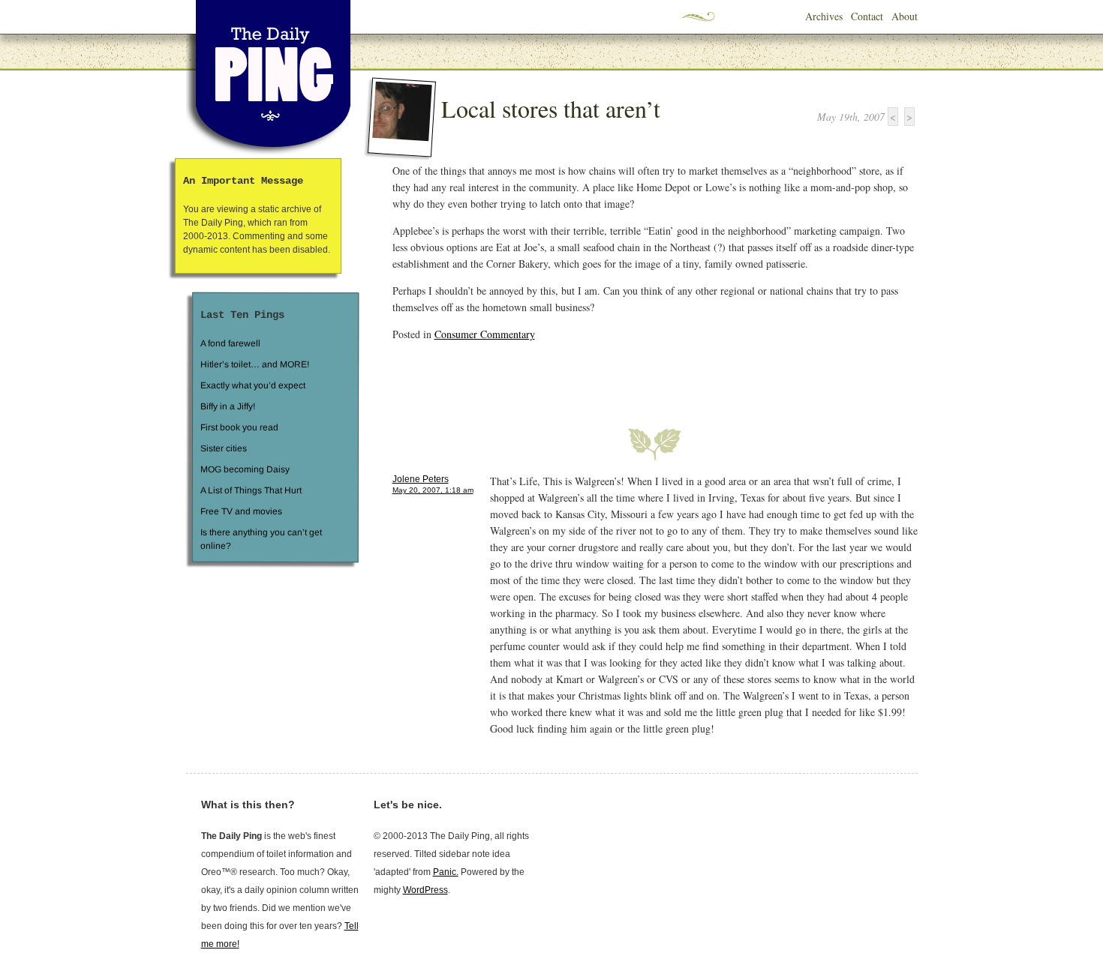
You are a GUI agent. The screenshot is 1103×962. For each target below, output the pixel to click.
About (904, 16)
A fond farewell (230, 343)
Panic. (445, 872)
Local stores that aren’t (550, 108)
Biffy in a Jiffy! (227, 406)
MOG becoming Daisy (244, 469)
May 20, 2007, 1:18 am (432, 490)
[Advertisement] (568, 375)
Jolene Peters (420, 479)
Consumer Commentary (484, 334)
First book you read (239, 427)
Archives (824, 16)
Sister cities (223, 448)
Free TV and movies (240, 511)
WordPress (425, 890)
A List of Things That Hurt (250, 490)
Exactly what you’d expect (252, 385)
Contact (867, 16)
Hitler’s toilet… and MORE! (254, 364)
